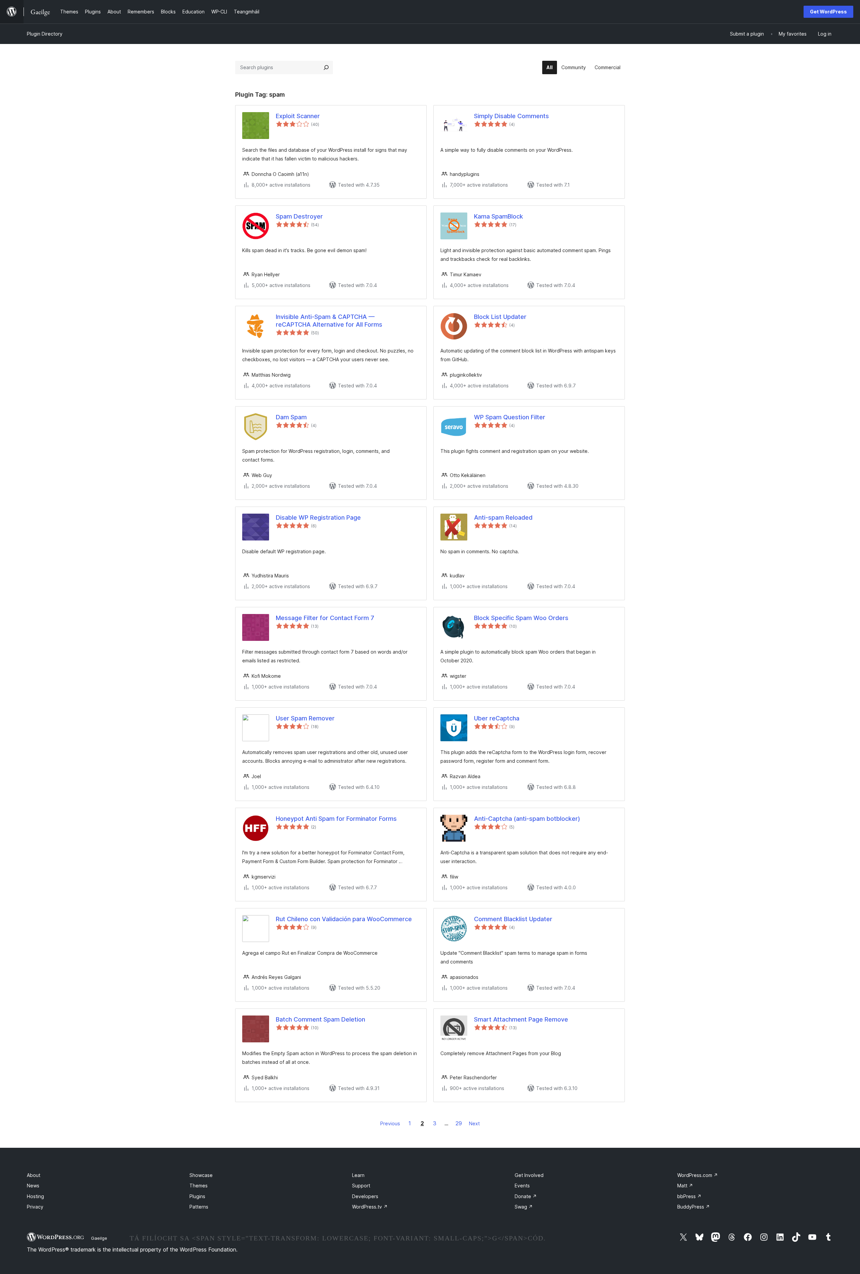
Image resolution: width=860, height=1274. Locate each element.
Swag (524, 1207)
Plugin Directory (44, 34)
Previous (390, 1123)
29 (459, 1123)
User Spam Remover (305, 718)
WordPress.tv (370, 1207)
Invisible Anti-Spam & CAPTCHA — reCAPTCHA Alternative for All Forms (329, 320)
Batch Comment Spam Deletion (320, 1019)
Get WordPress (828, 11)
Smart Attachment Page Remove (521, 1019)
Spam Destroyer (299, 216)
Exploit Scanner (298, 116)
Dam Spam (291, 417)
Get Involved (529, 1175)
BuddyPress (693, 1207)
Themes (198, 1185)
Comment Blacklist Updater (513, 919)
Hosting (35, 1196)
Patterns (198, 1207)
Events (522, 1185)
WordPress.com (697, 1175)
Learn (358, 1175)
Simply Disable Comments (511, 116)
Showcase (201, 1175)
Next (474, 1123)
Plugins (197, 1196)
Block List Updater (500, 316)
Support (361, 1185)
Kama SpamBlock (498, 216)
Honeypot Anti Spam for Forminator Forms (336, 818)
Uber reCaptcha (496, 718)
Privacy (35, 1207)
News (33, 1185)
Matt (685, 1185)
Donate (526, 1196)
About (33, 1175)
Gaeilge (99, 1238)
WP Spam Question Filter (509, 417)
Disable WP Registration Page (318, 517)
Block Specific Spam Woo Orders (521, 617)
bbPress (689, 1196)
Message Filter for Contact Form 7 (325, 617)
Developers (365, 1196)
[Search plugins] (326, 67)
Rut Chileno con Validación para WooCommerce (344, 919)
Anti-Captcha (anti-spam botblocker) (527, 818)
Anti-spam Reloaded (503, 517)
